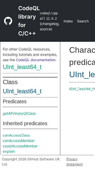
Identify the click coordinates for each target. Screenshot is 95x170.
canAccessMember (18, 140)
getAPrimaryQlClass (19, 113)
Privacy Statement (74, 161)
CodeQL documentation (35, 60)
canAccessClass (16, 135)
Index (68, 21)
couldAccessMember (20, 146)
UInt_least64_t (22, 66)
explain (9, 151)
